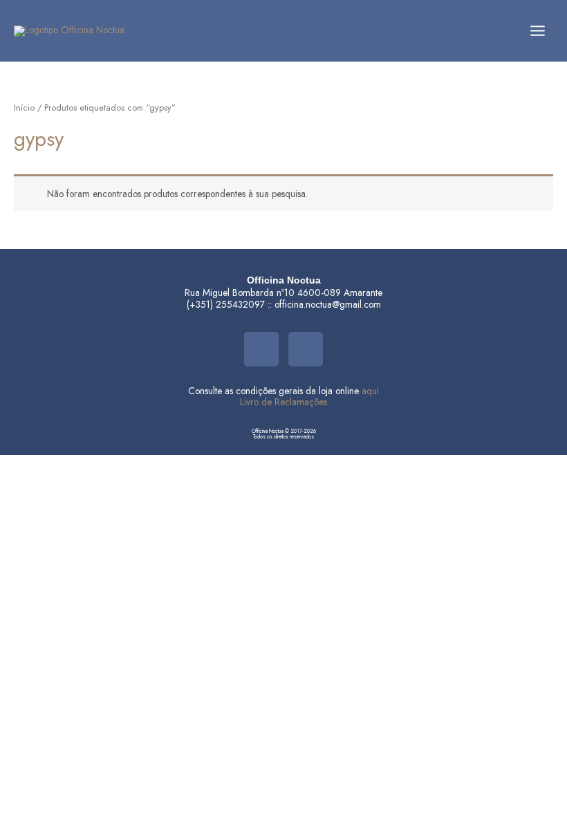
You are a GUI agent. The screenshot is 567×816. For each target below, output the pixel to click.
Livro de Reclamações (283, 402)
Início (24, 108)
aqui (370, 391)
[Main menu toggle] (538, 30)
